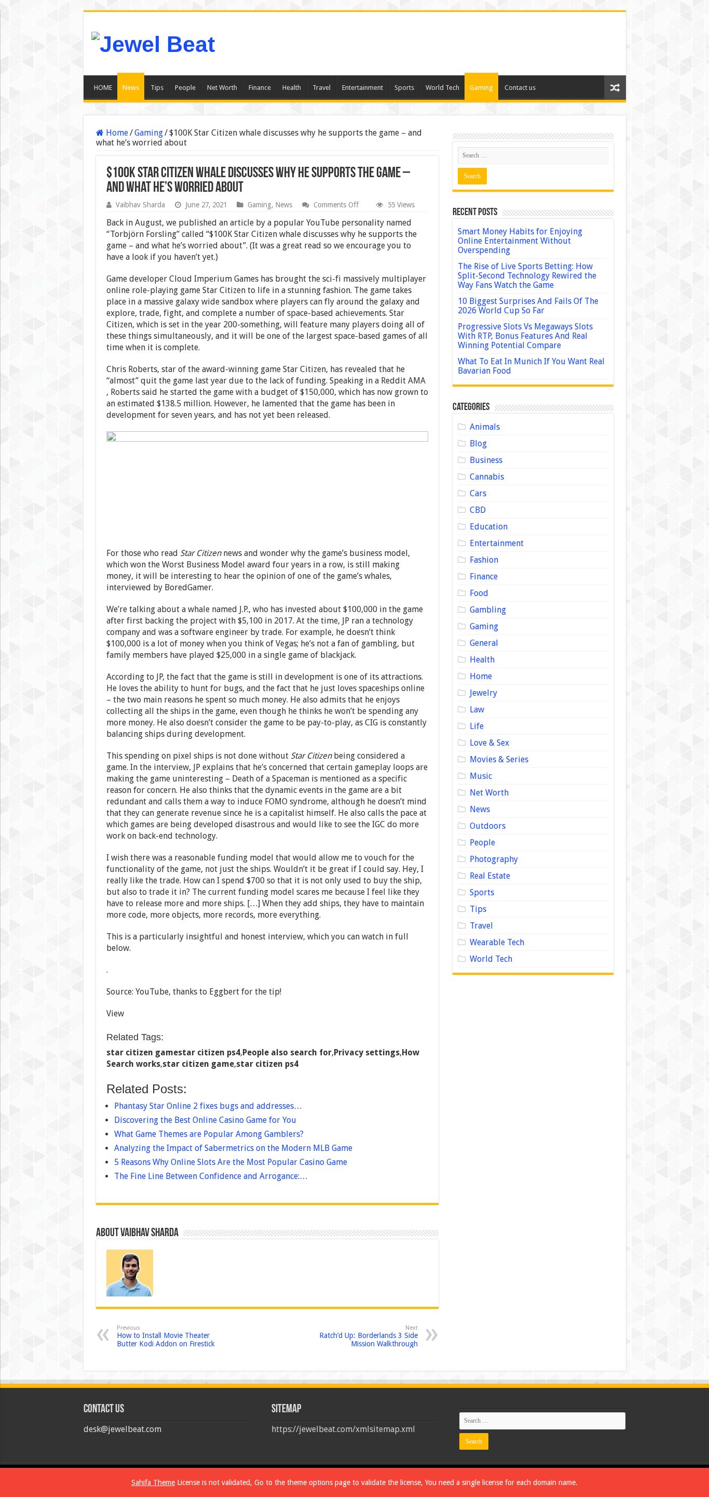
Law (477, 709)
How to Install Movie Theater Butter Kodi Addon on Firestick (166, 1336)
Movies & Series (499, 759)
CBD (478, 510)
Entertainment (362, 87)
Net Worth (222, 87)
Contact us (520, 87)
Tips (157, 87)
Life (477, 726)
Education (489, 527)
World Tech (442, 87)
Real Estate (490, 876)
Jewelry (483, 693)
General (484, 643)
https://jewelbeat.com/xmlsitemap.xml (343, 1429)
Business (486, 460)
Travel (321, 87)
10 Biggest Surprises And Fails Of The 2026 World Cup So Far (528, 305)
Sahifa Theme (153, 1482)
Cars (478, 493)
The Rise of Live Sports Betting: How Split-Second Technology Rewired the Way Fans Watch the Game (527, 275)
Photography (494, 859)
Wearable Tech (497, 942)
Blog (478, 443)
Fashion (484, 560)
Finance (260, 87)
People (185, 87)
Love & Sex (489, 743)
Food (479, 593)
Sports (404, 87)
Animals (485, 427)
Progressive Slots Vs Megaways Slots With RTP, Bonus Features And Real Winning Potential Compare (525, 336)
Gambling (488, 610)
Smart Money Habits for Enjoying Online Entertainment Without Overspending (520, 241)
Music (481, 776)
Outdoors (488, 826)
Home (116, 133)
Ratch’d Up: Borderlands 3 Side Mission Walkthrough (368, 1336)
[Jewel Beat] (153, 42)
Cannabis (487, 477)
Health (291, 87)
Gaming (481, 87)
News (130, 87)
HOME (103, 87)
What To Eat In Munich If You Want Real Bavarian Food (531, 366)
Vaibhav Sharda (140, 205)
